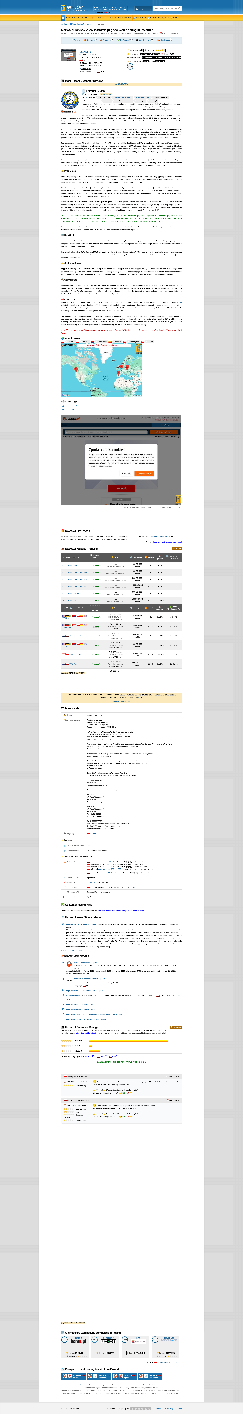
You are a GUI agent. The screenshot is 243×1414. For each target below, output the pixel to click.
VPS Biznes (67, 627)
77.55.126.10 (109, 867)
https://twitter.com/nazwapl (84, 963)
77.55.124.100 (93, 882)
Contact (158, 1409)
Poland (93, 833)
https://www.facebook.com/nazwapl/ (88, 979)
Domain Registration (123, 97)
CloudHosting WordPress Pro (74, 586)
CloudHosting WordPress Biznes (75, 579)
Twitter (136, 1409)
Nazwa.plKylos (130, 1376)
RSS (149, 1409)
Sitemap (178, 1409)
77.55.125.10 (109, 862)
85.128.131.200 (114, 869)
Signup (148, 9)
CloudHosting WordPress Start (74, 572)
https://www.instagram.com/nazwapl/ (80, 1009)
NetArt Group (106, 94)
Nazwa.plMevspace (155, 1376)
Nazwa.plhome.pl (79, 1376)
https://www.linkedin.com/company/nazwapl (83, 990)
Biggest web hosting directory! (77, 10)
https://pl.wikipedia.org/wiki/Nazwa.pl (80, 1004)
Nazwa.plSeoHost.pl (104, 1376)
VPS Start (66, 618)
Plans (178, 549)
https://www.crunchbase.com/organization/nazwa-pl (86, 1019)
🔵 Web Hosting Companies (81, 24)
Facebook (132, 1409)
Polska (132, 887)
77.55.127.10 (109, 864)
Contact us (70, 406)
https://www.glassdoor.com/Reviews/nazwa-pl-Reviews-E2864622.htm (94, 1014)
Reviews (177, 1027)
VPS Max (73, 664)
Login (142, 9)
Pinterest (142, 1409)
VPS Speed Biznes (76, 655)
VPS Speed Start (76, 636)
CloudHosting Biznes (70, 593)
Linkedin (146, 1409)
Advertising (168, 1409)
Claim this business (121, 701)
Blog (139, 1409)
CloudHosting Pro (69, 600)
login (139, 697)
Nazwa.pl (83, 1385)
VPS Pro (65, 646)
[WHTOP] (63, 18)
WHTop (64, 24)
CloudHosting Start (69, 565)
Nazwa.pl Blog (72, 995)
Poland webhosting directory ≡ (170, 1362)
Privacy (69, 410)
